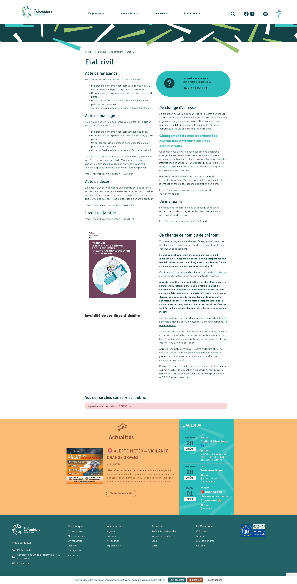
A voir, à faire (128, 13)
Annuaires (73, 555)
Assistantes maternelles (164, 531)
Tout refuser (195, 580)
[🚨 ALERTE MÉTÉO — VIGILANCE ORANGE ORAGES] (85, 465)
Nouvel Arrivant (187, 125)
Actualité (201, 545)
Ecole (154, 540)
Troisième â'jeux (212, 470)
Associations (114, 540)
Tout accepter (176, 580)
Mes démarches (117, 52)
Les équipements (205, 540)
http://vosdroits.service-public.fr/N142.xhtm (182, 221)
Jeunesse (159, 13)
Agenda (111, 531)
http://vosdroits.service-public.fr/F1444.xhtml (109, 205)
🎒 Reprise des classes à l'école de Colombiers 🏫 (214, 496)
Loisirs (155, 545)
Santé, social (75, 550)
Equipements (114, 545)
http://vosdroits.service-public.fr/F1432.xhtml (109, 173)
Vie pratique (95, 13)
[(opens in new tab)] (278, 13)
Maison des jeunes (161, 536)
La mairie (200, 536)
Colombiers (202, 531)
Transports (74, 545)
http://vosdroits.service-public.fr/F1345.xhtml (109, 219)
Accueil (88, 52)
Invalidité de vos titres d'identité (112, 315)
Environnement (75, 540)
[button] (104, 13)
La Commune (191, 13)
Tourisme (111, 536)
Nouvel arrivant (76, 531)
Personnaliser (214, 580)
